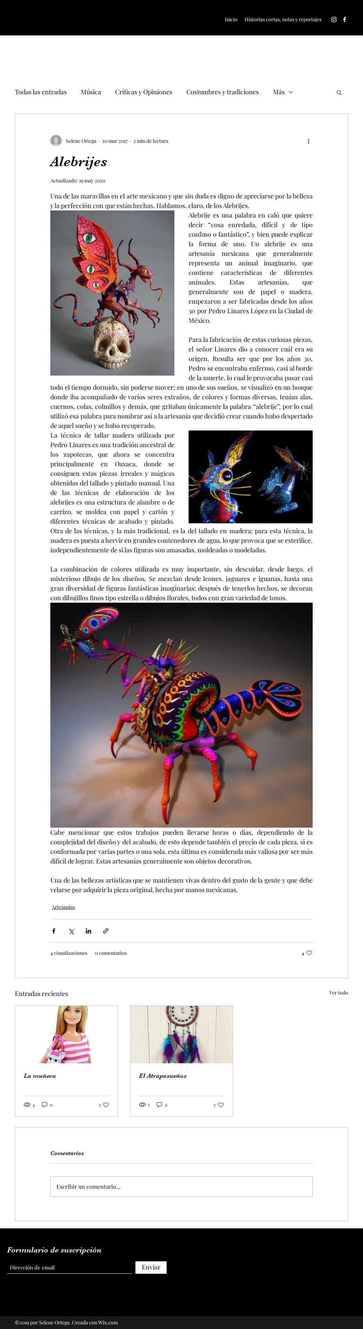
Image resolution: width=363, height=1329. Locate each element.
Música (91, 92)
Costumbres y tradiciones (222, 92)
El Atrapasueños (162, 1075)
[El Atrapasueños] (181, 1034)
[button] (339, 92)
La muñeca (40, 1075)
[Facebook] (344, 19)
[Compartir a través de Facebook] (53, 931)
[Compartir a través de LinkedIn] (88, 931)
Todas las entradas (41, 92)
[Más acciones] (308, 140)
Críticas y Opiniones (143, 92)
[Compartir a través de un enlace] (105, 931)
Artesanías (63, 906)
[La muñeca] (66, 1034)
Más (279, 92)
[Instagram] (333, 19)
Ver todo (338, 992)
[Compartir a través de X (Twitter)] (71, 931)
